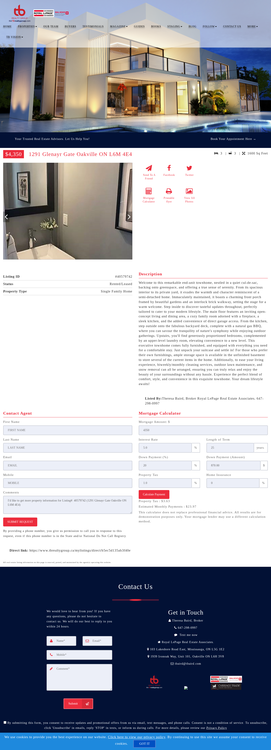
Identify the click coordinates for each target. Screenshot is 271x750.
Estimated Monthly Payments (167, 506)
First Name (11, 421)
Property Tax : (154, 501)
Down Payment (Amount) (225, 457)
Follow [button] (209, 26)
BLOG (192, 26)
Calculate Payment (154, 494)
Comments (11, 492)
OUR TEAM (50, 26)
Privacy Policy (216, 728)
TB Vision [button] (13, 37)
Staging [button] (173, 26)
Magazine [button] (118, 26)
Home (7, 26)
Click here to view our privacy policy (136, 737)
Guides (139, 26)
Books (156, 26)
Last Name (11, 439)
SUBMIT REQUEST (20, 521)
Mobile (8, 475)
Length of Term (218, 439)
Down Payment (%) (153, 457)
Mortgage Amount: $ (154, 421)
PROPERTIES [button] (26, 26)
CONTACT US (232, 26)
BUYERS (70, 26)
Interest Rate (148, 439)
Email (7, 457)
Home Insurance (218, 475)
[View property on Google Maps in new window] (236, 194)
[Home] (40, 8)
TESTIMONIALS (93, 26)
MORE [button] (251, 26)
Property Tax (148, 475)
